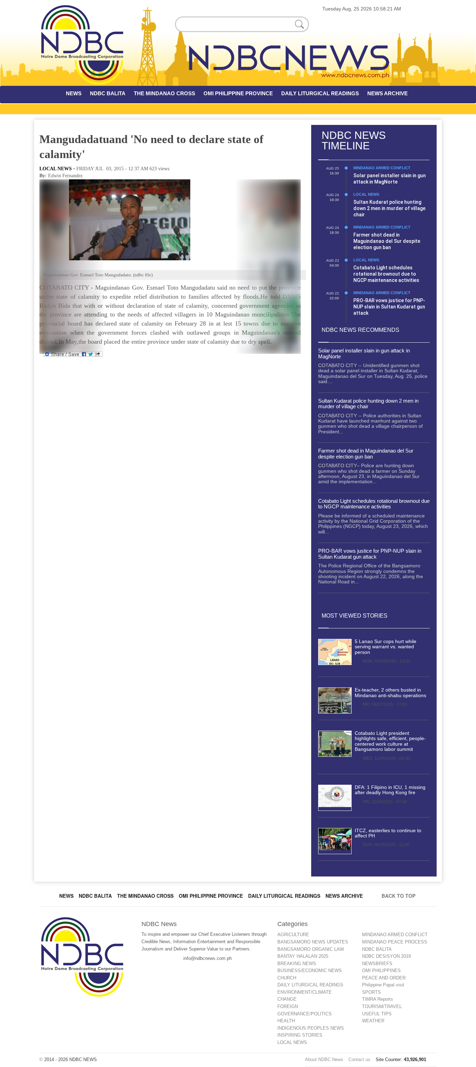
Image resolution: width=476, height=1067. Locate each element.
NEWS (74, 93)
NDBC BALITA (107, 93)
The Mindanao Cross (145, 895)
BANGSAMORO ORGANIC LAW (310, 949)
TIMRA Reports (377, 999)
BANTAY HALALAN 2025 (302, 956)
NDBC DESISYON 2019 (386, 956)
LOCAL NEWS (55, 168)
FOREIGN (287, 1006)
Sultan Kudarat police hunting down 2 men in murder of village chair (389, 208)
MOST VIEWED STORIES (354, 616)
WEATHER (373, 1020)
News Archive (344, 895)
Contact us (359, 1059)
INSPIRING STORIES (299, 1035)
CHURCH (286, 977)
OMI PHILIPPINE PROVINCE (238, 93)
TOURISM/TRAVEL (382, 1006)
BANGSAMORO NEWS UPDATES (312, 942)
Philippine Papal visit (383, 984)
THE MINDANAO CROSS (164, 93)
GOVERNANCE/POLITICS (304, 1013)
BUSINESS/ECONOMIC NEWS (309, 970)
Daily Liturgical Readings (284, 895)
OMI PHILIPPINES (381, 970)
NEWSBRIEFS (377, 963)
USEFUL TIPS (377, 1013)
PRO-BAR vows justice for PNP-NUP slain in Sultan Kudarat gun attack (389, 307)
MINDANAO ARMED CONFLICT (381, 168)
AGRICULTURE (293, 934)
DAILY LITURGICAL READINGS (320, 93)
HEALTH (286, 1020)
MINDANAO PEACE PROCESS (394, 942)
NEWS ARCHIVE (387, 93)
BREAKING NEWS (296, 963)
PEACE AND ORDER (384, 977)
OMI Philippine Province (211, 895)
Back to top (400, 895)
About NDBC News (324, 1059)
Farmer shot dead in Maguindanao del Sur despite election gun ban (386, 241)
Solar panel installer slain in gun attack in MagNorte (364, 353)
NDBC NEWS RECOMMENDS (360, 330)
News (66, 895)
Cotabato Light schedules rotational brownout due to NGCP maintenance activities (386, 274)
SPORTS (371, 992)
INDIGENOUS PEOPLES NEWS (310, 1028)
